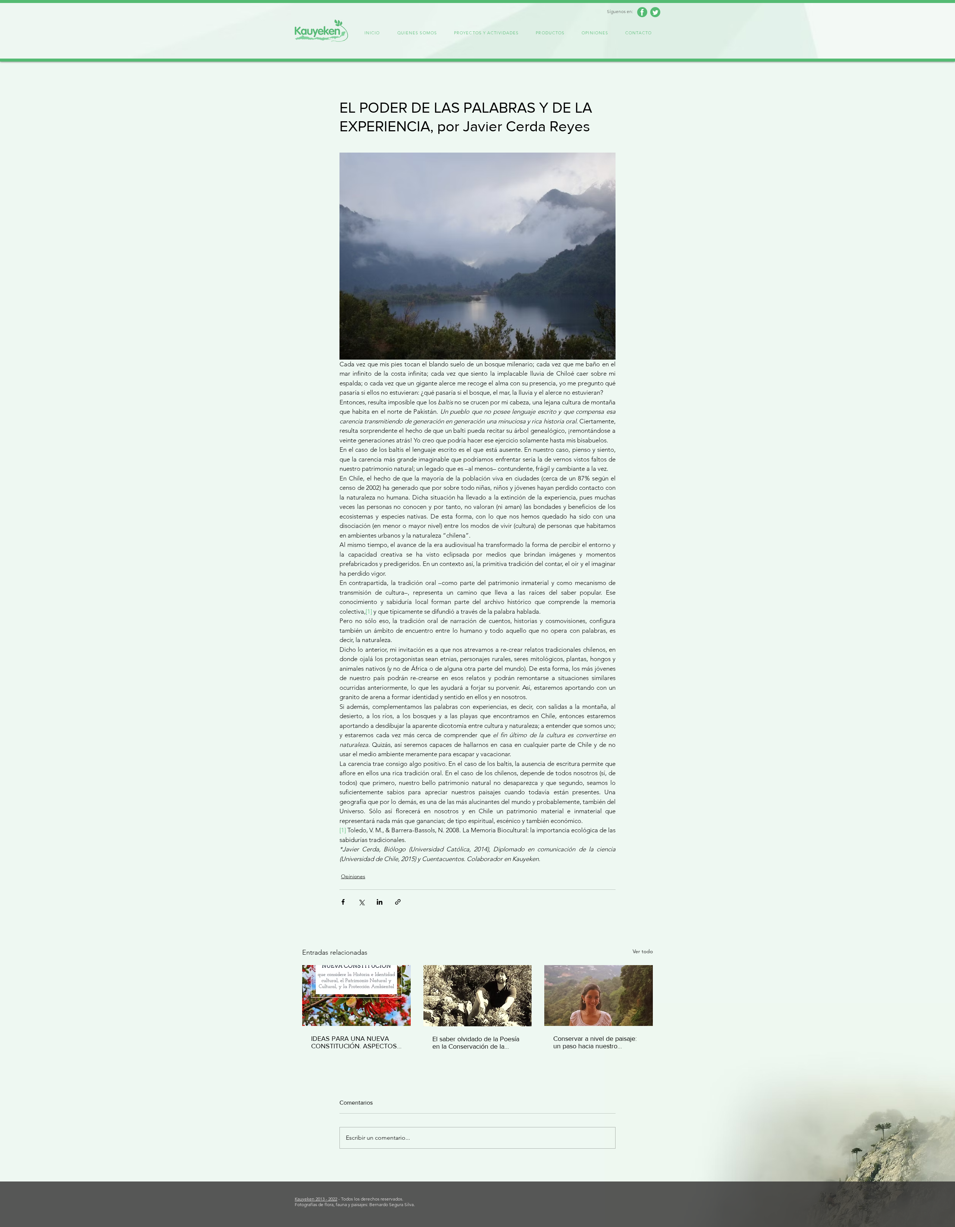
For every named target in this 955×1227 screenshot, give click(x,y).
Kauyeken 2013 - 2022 (316, 1199)
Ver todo (643, 951)
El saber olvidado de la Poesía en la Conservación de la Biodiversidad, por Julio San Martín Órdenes (475, 1042)
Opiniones (353, 876)
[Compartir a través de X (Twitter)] (361, 901)
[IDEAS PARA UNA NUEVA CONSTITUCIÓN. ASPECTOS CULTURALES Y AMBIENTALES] (356, 995)
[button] (417, 33)
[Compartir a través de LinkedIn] (379, 901)
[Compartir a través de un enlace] (397, 901)
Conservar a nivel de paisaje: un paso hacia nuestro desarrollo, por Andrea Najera (596, 1042)
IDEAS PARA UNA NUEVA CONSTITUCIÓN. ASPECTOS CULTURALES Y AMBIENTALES (354, 1042)
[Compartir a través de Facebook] (343, 901)
